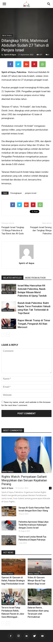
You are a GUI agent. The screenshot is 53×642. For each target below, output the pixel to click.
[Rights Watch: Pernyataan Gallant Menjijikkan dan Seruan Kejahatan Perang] (26, 455)
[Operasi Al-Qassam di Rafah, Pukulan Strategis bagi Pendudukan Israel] (13, 567)
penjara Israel (30, 193)
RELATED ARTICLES (12, 278)
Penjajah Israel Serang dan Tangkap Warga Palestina (41, 230)
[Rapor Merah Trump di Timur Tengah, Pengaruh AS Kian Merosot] (8, 324)
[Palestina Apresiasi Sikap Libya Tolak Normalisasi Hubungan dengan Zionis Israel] (8, 525)
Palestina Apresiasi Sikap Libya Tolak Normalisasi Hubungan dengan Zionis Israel (33, 525)
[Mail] (26, 636)
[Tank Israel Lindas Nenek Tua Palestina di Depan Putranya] (8, 540)
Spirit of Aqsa (10, 54)
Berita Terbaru (7, 35)
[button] (49, 4)
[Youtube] (42, 636)
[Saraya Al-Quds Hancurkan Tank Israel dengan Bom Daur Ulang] (8, 511)
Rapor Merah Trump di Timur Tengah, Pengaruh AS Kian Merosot (34, 324)
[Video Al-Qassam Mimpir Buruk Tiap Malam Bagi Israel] (40, 567)
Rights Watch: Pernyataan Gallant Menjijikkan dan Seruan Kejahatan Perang (24, 480)
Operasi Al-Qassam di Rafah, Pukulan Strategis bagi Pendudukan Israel (13, 580)
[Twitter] (34, 636)
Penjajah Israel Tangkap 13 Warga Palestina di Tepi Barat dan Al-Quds (12, 230)
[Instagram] (18, 636)
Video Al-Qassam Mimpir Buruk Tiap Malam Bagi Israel (36, 580)
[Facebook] (11, 636)
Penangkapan (16, 193)
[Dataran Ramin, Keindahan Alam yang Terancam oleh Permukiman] (40, 597)
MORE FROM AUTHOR (35, 278)
